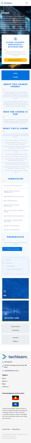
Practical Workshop (12, 230)
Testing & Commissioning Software (13, 221)
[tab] (15, 75)
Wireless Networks (12, 225)
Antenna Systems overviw (14, 196)
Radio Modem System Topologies (11, 205)
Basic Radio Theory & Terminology (12, 191)
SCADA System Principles (13, 185)
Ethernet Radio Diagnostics (15, 216)
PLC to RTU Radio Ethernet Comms (13, 211)
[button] (15, 186)
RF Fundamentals (11, 200)
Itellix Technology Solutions (9, 438)
